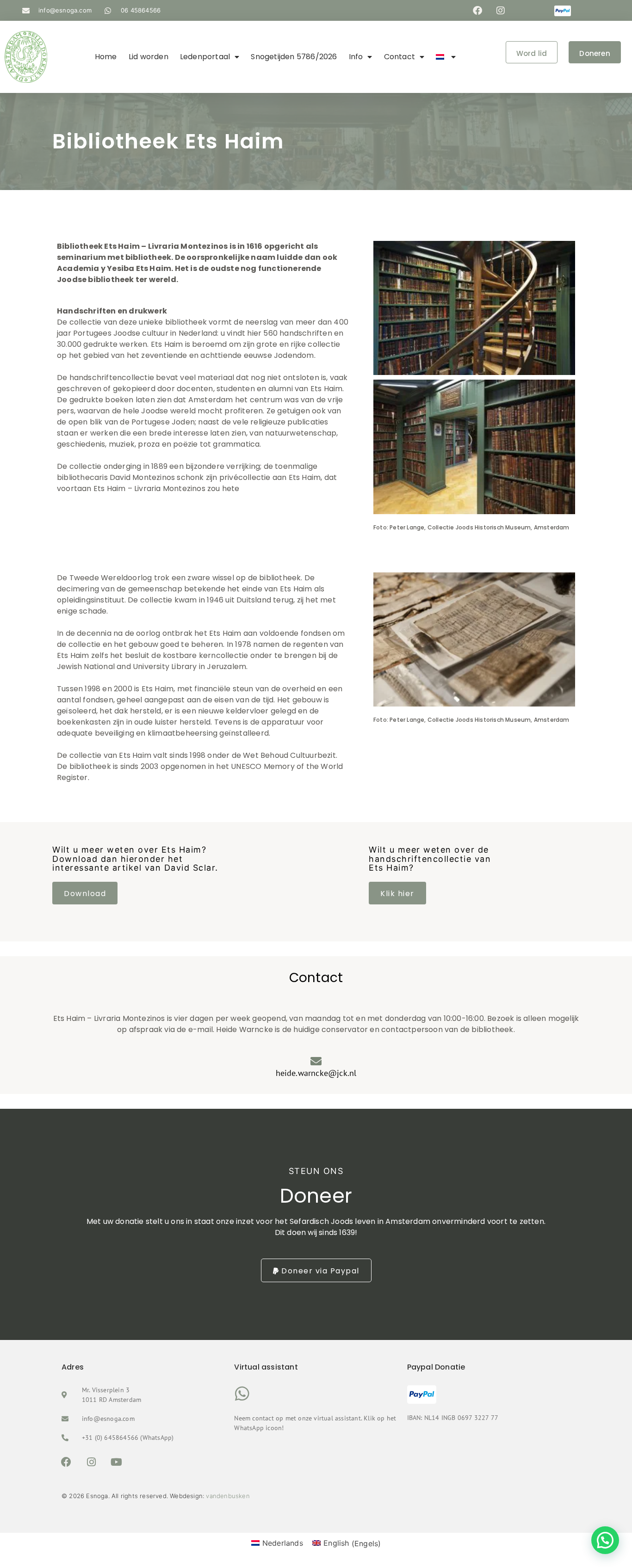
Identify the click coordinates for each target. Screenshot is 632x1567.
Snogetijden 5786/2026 (294, 56)
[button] (605, 1540)
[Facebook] (477, 10)
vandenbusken (227, 1495)
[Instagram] (500, 10)
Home (106, 56)
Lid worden (148, 56)
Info (356, 56)
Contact (399, 56)
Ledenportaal (205, 56)
